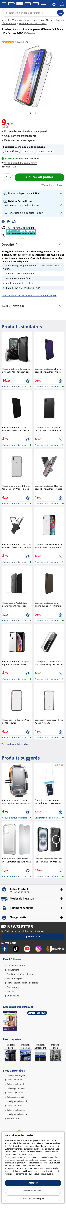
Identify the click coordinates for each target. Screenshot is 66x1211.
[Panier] (62, 4)
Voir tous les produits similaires (16, 744)
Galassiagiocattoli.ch (16, 1088)
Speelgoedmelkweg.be (17, 1114)
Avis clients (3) (13, 306)
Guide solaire (13, 995)
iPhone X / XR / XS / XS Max (33, 23)
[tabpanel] (33, 76)
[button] (20, 163)
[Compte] (54, 4)
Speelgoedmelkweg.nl (17, 1101)
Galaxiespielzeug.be (16, 1110)
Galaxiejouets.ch (14, 1079)
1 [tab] (30, 113)
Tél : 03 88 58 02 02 (19, 892)
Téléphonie (18, 20)
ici (52, 1174)
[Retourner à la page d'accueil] (27, 4)
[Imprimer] (9, 221)
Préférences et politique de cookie (22, 982)
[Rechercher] (60, 13)
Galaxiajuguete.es (15, 1092)
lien (31, 1154)
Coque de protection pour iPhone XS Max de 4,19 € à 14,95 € (29, 295)
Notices (10, 991)
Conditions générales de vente (21, 974)
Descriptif (9, 244)
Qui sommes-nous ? (16, 965)
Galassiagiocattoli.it (15, 1097)
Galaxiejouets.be (14, 1105)
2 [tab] (35, 113)
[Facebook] (4, 221)
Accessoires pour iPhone (40, 20)
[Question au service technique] (14, 221)
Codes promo (13, 987)
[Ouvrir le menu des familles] (4, 4)
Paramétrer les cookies (33, 1190)
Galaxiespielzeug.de (16, 1075)
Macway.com (13, 1118)
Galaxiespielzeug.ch (16, 1084)
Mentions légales (14, 978)
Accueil (6, 20)
